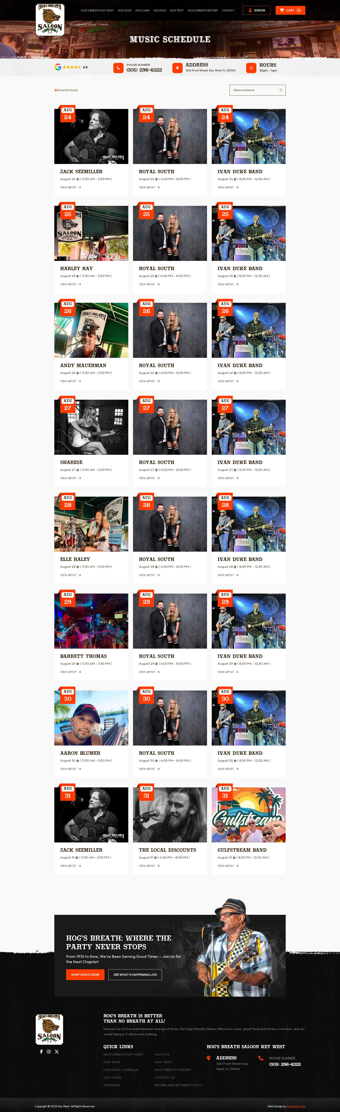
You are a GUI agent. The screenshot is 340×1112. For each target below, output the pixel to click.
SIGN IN (259, 10)
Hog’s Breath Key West (97, 10)
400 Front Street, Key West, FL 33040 (211, 70)
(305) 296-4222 (144, 70)
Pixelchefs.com (296, 1106)
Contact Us (164, 1077)
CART (293, 10)
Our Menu (111, 1085)
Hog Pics (162, 1054)
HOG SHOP (125, 10)
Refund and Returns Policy (178, 1085)
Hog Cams (143, 10)
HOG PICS (160, 10)
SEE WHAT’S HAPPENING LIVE (135, 975)
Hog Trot (163, 1062)
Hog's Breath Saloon (83, 24)
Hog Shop (111, 1062)
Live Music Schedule (120, 1070)
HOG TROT (177, 10)
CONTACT (228, 10)
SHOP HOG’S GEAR (85, 975)
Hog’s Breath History (203, 10)
